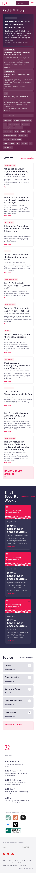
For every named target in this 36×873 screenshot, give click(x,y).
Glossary (23, 865)
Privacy (10, 860)
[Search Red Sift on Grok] (15, 824)
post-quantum (8, 147)
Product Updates (9, 143)
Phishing (6, 139)
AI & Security (7, 120)
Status (20, 863)
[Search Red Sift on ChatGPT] (8, 817)
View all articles (27, 158)
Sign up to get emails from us (13, 843)
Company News (8, 128)
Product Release (16, 139)
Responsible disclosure (9, 863)
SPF (18, 143)
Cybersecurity (8, 132)
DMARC (23, 132)
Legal (4, 860)
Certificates (25, 124)
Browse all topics (27, 658)
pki (30, 143)
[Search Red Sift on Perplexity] (23, 817)
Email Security (23, 135)
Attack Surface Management (22, 120)
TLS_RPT (24, 143)
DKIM (16, 132)
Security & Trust (26, 860)
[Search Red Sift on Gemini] (8, 824)
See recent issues (28, 496)
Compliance (19, 128)
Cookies (16, 860)
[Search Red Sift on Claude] (15, 817)
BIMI (5, 124)
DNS (29, 132)
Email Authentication (10, 135)
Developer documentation (10, 865)
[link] (22, 3)
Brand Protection (14, 124)
